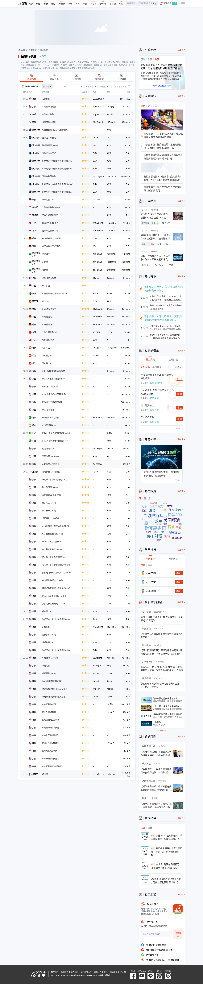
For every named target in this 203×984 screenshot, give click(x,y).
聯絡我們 (97, 972)
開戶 (179, 378)
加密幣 (93, 4)
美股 (53, 4)
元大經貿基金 (147, 405)
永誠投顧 (146, 628)
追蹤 (178, 573)
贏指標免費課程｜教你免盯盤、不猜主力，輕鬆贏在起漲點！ (166, 852)
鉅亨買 (103, 4)
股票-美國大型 (156, 383)
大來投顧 (146, 612)
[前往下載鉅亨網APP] (177, 909)
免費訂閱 (178, 934)
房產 (144, 798)
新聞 (38, 4)
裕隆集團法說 (148, 746)
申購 (179, 394)
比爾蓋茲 (146, 265)
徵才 (105, 972)
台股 (46, 4)
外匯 (78, 4)
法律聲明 (123, 972)
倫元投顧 (146, 678)
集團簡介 (64, 972)
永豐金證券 (147, 661)
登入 (170, 3)
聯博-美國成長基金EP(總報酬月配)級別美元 (157, 376)
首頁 (31, 4)
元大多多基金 (147, 417)
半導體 (152, 591)
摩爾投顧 (146, 645)
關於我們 (54, 972)
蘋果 (159, 244)
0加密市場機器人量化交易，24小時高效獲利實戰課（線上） (166, 880)
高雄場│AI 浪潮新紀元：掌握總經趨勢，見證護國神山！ (166, 837)
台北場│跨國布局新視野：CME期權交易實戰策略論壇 (166, 866)
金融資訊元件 (86, 972)
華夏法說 (146, 763)
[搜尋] (129, 86)
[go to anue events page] (161, 3)
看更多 (181, 50)
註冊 (174, 3)
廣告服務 (74, 972)
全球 (85, 4)
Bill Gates (159, 265)
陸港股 (62, 4)
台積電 (152, 582)
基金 (70, 4)
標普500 (166, 223)
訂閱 (121, 4)
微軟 (171, 265)
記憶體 (152, 573)
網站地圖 (113, 972)
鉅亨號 (113, 4)
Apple (169, 244)
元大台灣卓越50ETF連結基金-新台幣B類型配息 (157, 392)
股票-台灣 (154, 398)
